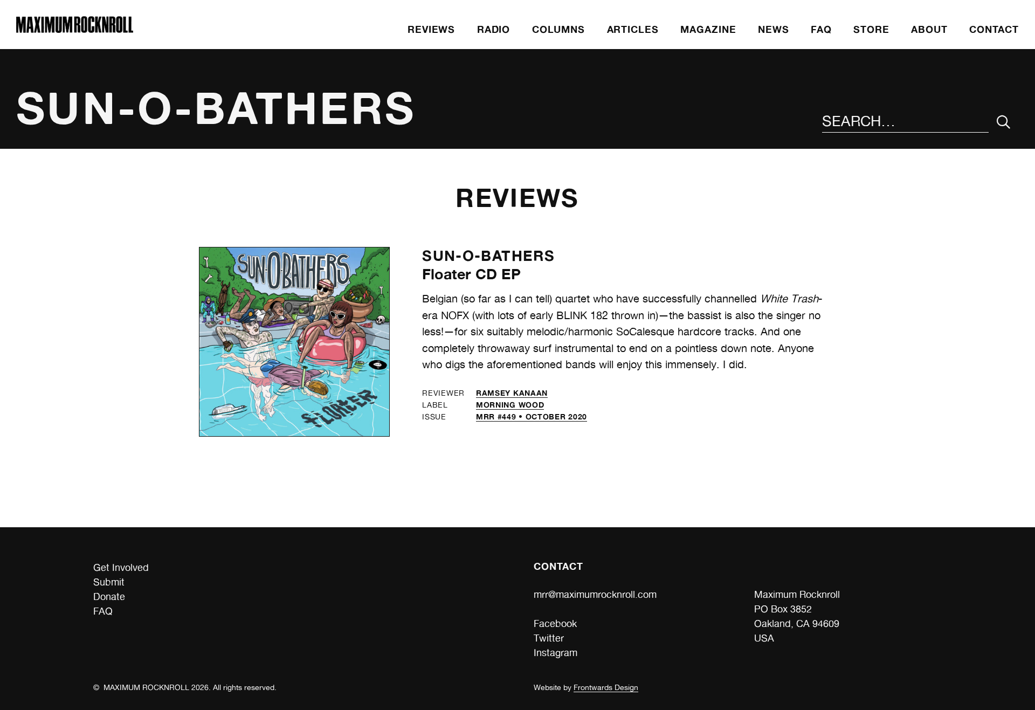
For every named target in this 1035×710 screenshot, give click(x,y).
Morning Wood (510, 404)
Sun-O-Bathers (488, 255)
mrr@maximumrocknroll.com (595, 594)
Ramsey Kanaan (512, 392)
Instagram (555, 652)
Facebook (555, 623)
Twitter (549, 638)
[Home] (74, 29)
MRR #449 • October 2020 (531, 416)
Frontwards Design (606, 687)
